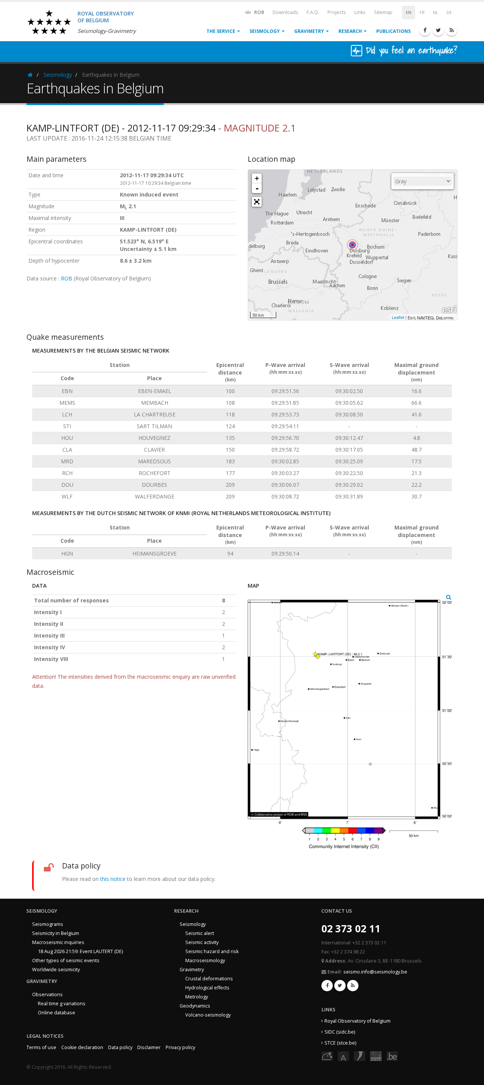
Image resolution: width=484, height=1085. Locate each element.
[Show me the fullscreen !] (257, 202)
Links (360, 12)
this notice (113, 878)
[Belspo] (376, 1055)
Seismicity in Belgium (55, 933)
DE (449, 12)
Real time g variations (61, 1003)
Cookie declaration (82, 1047)
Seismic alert (199, 933)
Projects (336, 12)
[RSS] (451, 30)
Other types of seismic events (65, 960)
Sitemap (383, 12)
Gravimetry (309, 31)
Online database (56, 1012)
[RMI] (359, 1055)
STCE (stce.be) (340, 1043)
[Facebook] (425, 30)
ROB (258, 12)
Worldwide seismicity (56, 969)
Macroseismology (205, 960)
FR (422, 12)
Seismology (265, 31)
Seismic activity (202, 942)
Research (350, 31)
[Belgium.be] (392, 1055)
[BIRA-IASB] (343, 1055)
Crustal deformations (209, 978)
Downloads (285, 12)
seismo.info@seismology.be (375, 972)
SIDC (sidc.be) (339, 1032)
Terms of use (41, 1047)
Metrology (196, 997)
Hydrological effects (207, 987)
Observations (47, 994)
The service (220, 31)
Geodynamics (195, 1006)
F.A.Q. (313, 12)
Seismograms (47, 924)
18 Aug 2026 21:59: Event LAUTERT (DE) (80, 951)
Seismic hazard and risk (212, 951)
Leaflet (398, 317)
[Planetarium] (327, 1055)
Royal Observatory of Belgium (357, 1021)
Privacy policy (180, 1047)
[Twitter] (438, 30)
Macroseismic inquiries (58, 942)
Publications (393, 31)
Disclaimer (149, 1047)
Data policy (120, 1047)
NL (435, 12)
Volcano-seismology (208, 1015)
